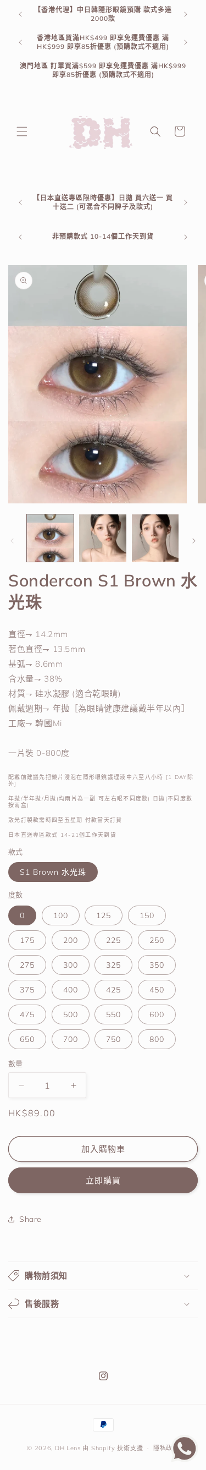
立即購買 (103, 1180)
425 (113, 990)
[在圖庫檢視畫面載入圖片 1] (50, 537)
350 (156, 965)
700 (70, 1039)
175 (27, 940)
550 (113, 1014)
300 (70, 965)
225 (113, 940)
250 (156, 940)
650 (27, 1039)
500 (70, 1014)
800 (156, 1039)
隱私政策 (166, 1448)
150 (147, 915)
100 (60, 915)
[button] (22, 131)
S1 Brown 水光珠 (53, 872)
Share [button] (30, 1219)
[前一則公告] (20, 14)
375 (27, 990)
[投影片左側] (12, 541)
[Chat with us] (184, 1459)
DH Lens (68, 1448)
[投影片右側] (194, 541)
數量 (15, 1063)
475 (27, 1014)
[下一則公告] (186, 14)
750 (113, 1039)
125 (103, 915)
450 (156, 990)
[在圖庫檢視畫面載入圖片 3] (155, 537)
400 (70, 990)
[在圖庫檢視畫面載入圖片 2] (102, 537)
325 (113, 965)
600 (156, 1014)
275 (27, 965)
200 (70, 940)
